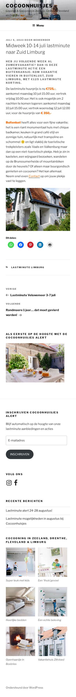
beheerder (42, 40)
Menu (40, 25)
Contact (34, 176)
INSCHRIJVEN (19, 454)
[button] (22, 565)
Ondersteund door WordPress (24, 687)
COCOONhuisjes (29, 6)
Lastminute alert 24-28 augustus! (29, 510)
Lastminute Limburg (27, 267)
